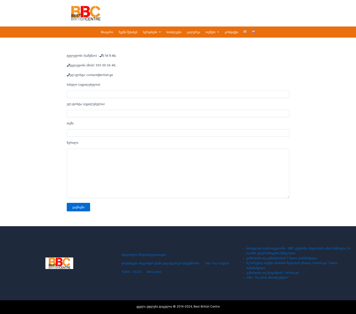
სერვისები (150, 32)
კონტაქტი (231, 32)
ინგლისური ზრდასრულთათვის (143, 255)
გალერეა (193, 32)
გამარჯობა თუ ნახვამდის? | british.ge (272, 273)
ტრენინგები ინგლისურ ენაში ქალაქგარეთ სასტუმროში (160, 263)
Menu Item (154, 272)
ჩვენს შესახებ (128, 32)
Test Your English (217, 263)
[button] (152, 32)
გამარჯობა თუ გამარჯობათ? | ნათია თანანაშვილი (281, 258)
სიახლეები (173, 32)
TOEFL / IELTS (131, 272)
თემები (210, 32)
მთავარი (107, 32)
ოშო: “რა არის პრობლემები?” (267, 277)
